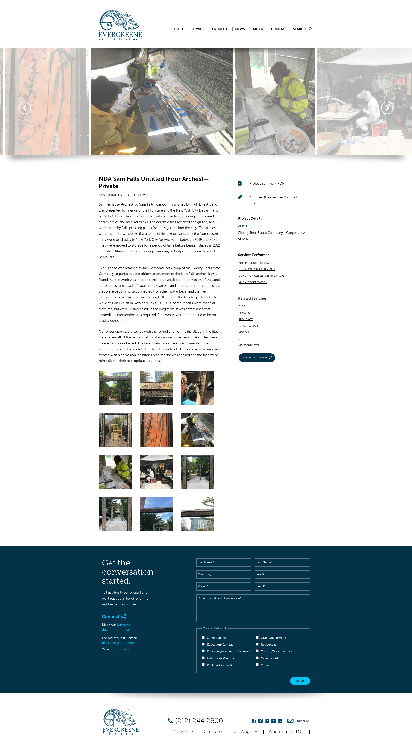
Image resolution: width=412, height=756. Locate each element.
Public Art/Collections (222, 665)
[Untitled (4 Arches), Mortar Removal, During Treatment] (197, 389)
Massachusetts (249, 345)
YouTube (273, 721)
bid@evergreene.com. (119, 643)
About (179, 29)
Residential (268, 644)
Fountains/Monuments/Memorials (230, 651)
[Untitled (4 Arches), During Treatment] (197, 431)
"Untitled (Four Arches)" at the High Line (276, 200)
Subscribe (302, 721)
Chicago (213, 731)
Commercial (269, 658)
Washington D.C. (286, 731)
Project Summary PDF (266, 183)
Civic (242, 306)
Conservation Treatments (257, 269)
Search (299, 29)
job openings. (121, 649)
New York (183, 731)
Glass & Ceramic (249, 326)
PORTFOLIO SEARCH (254, 357)
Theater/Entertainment (276, 651)
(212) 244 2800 (198, 721)
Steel (242, 338)
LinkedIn (267, 721)
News (240, 29)
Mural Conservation (253, 282)
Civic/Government (273, 637)
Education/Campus (220, 644)
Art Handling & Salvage (254, 262)
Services (198, 29)
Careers (257, 29)
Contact (279, 29)
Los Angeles (245, 731)
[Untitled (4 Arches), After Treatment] (115, 389)
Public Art (246, 319)
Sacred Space (216, 637)
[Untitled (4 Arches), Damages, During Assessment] (156, 389)
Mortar (244, 332)
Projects (221, 29)
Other (265, 665)
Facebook (254, 721)
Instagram (260, 721)
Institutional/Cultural (221, 658)
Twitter (280, 721)
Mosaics (244, 312)
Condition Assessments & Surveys (261, 275)
